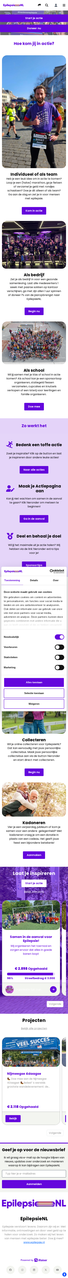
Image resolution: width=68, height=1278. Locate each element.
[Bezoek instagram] (22, 1270)
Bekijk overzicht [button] (34, 892)
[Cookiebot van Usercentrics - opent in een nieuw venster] (49, 571)
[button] (64, 5)
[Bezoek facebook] (10, 1270)
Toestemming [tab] (12, 580)
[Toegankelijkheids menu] (64, 1274)
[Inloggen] (55, 5)
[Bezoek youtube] (57, 1270)
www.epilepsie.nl (34, 1242)
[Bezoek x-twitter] (46, 1270)
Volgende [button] (55, 1004)
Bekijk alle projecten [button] (34, 1028)
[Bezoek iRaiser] (34, 1260)
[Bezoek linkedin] (34, 1270)
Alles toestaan (34, 682)
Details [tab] (34, 580)
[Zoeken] (46, 5)
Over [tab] (56, 580)
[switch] (59, 647)
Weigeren (34, 703)
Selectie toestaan (34, 693)
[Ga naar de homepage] (13, 5)
